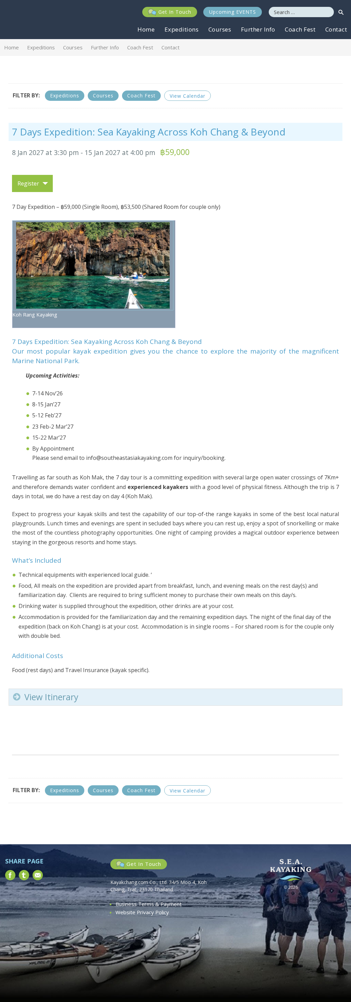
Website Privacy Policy (142, 912)
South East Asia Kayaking (29, 19)
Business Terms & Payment (149, 903)
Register (28, 183)
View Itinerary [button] (51, 697)
